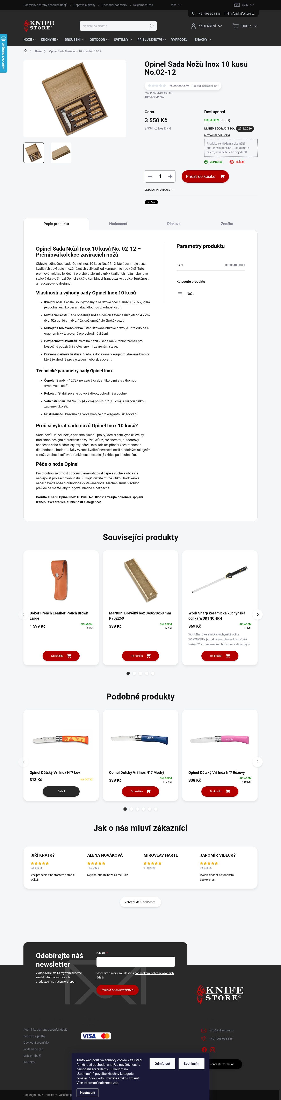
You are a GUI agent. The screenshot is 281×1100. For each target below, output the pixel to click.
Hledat (151, 26)
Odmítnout (162, 1064)
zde (115, 1083)
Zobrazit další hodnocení (140, 902)
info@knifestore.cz (221, 1030)
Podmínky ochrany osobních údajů (45, 5)
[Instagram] (212, 1049)
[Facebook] (204, 1049)
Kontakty (29, 1062)
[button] (128, 673)
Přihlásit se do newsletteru (117, 990)
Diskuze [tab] (174, 224)
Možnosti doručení (217, 135)
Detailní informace (157, 189)
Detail (61, 791)
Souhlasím (191, 1064)
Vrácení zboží (32, 1055)
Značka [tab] (227, 224)
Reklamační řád (143, 5)
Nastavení (87, 1093)
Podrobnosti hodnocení (205, 85)
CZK (245, 5)
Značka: (154, 96)
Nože (190, 294)
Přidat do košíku (200, 176)
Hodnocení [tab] (118, 224)
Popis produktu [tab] (56, 224)
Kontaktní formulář (222, 1064)
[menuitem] (30, 40)
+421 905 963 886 (221, 1038)
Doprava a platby (84, 5)
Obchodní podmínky (114, 5)
